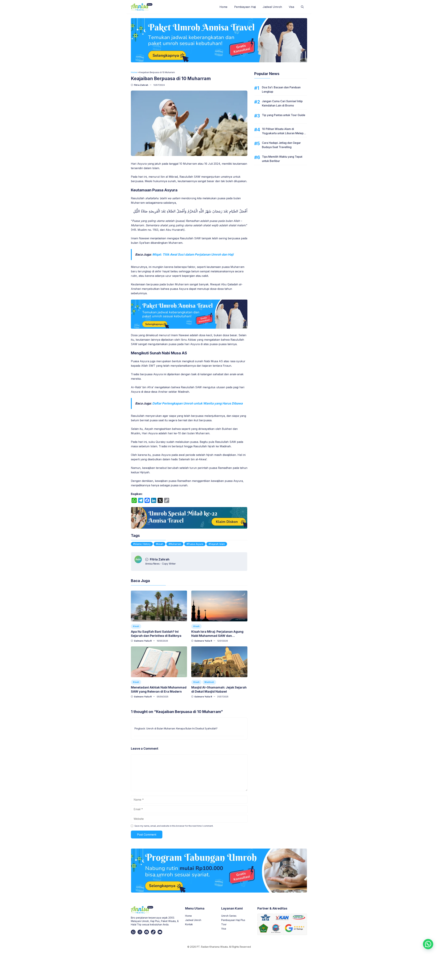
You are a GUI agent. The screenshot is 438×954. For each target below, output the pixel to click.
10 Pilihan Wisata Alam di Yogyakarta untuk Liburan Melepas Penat (284, 133)
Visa (291, 7)
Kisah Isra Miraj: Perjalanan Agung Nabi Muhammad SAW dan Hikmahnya (217, 636)
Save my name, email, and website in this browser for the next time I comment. (173, 826)
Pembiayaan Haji (245, 7)
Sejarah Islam (217, 543)
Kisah (136, 626)
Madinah (209, 682)
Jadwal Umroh (272, 7)
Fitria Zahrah (141, 85)
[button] (302, 7)
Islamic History (143, 543)
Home (223, 7)
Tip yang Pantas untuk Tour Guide (283, 115)
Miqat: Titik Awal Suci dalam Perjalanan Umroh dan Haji (193, 254)
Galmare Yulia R (143, 641)
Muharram (175, 543)
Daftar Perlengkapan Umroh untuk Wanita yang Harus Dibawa (197, 403)
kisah (160, 543)
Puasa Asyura (195, 543)
